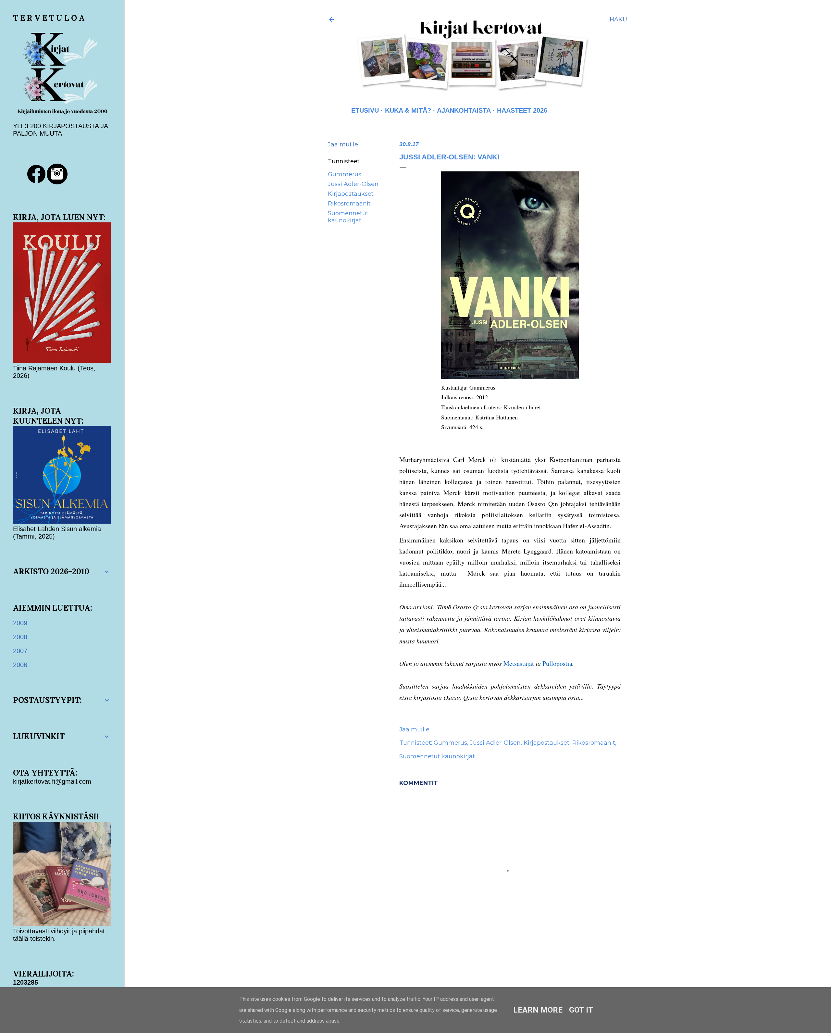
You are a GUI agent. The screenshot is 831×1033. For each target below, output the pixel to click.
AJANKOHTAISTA (464, 110)
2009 (20, 623)
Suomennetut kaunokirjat (348, 217)
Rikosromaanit (349, 203)
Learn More (538, 1009)
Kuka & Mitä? (408, 110)
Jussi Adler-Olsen (353, 184)
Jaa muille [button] (343, 144)
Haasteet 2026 (522, 110)
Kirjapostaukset (351, 193)
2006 (20, 664)
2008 (20, 637)
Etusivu (365, 110)
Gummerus (344, 174)
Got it (581, 1009)
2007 (20, 650)
